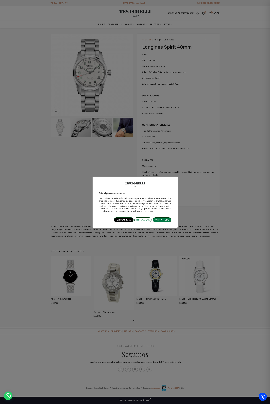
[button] (8, 396)
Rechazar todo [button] (124, 220)
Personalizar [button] (143, 220)
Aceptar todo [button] (162, 220)
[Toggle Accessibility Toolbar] (262, 396)
